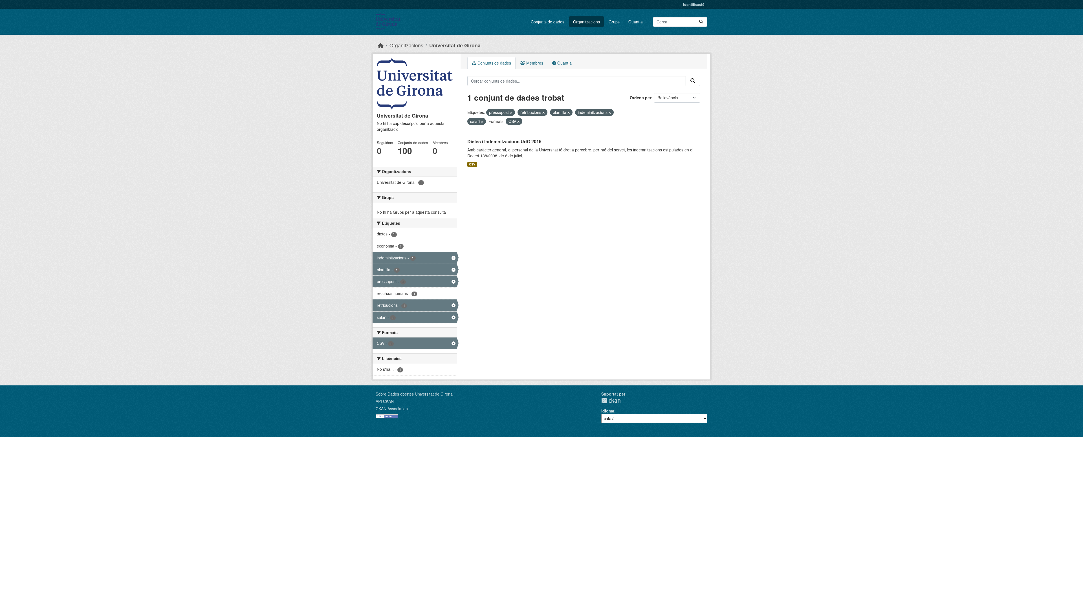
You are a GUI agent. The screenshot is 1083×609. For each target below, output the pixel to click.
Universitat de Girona (455, 45)
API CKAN (385, 401)
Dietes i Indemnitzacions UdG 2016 (504, 141)
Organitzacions (586, 22)
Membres (534, 63)
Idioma (607, 411)
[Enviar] (701, 22)
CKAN (610, 400)
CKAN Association (392, 408)
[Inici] (381, 45)
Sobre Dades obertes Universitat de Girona (414, 394)
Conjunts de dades (547, 22)
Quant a (635, 22)
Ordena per (640, 97)
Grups (614, 22)
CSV (472, 164)
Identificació (694, 4)
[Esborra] (511, 112)
